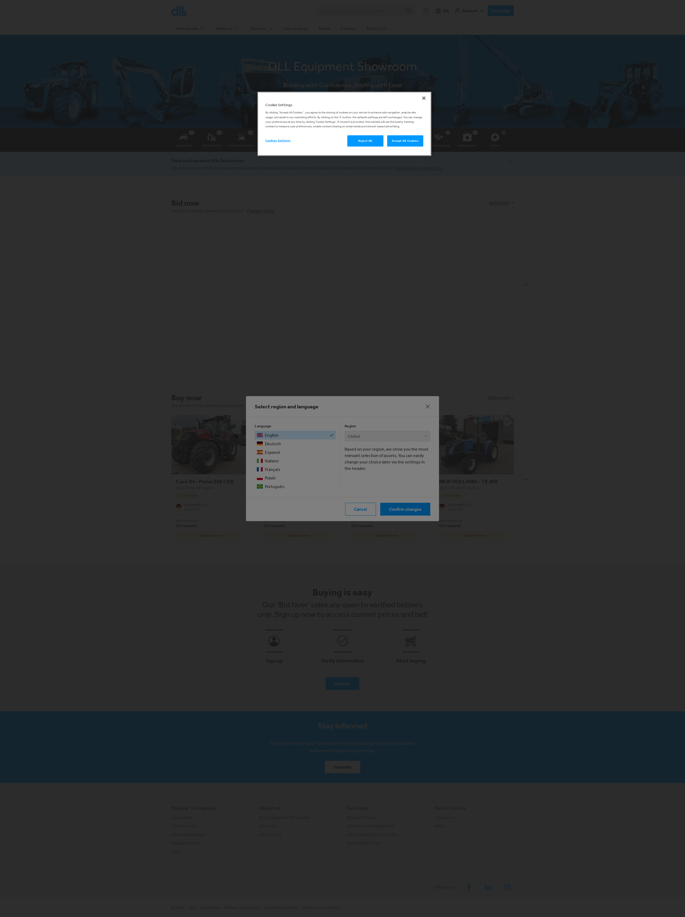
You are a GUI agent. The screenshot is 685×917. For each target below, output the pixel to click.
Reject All (365, 141)
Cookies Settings (277, 140)
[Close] (424, 98)
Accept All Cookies (405, 141)
